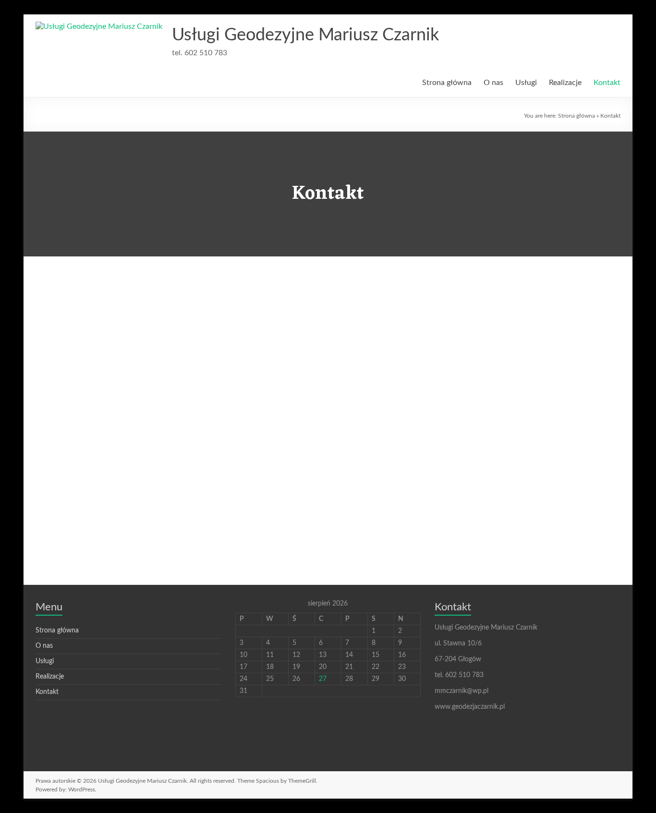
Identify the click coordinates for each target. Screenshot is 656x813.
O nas (493, 82)
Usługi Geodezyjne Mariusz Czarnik (305, 35)
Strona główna (447, 82)
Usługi (526, 82)
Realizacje (565, 82)
